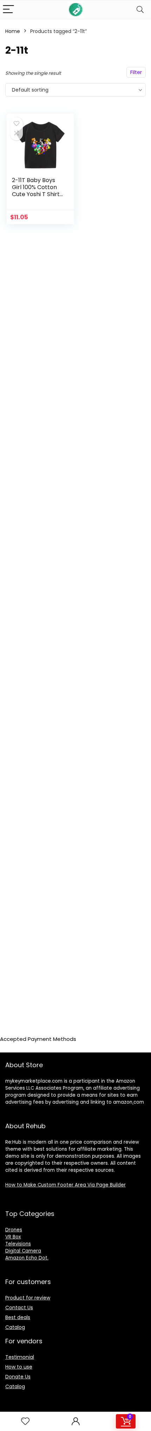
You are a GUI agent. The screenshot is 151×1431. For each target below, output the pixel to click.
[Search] (140, 9)
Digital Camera (23, 1251)
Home (12, 31)
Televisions (18, 1244)
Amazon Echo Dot (26, 1258)
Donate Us (18, 1376)
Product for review (27, 1297)
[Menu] (8, 9)
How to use (18, 1366)
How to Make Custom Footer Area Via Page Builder (65, 1185)
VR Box (13, 1236)
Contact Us (19, 1307)
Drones (13, 1229)
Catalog (15, 1327)
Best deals (17, 1317)
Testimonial (19, 1356)
